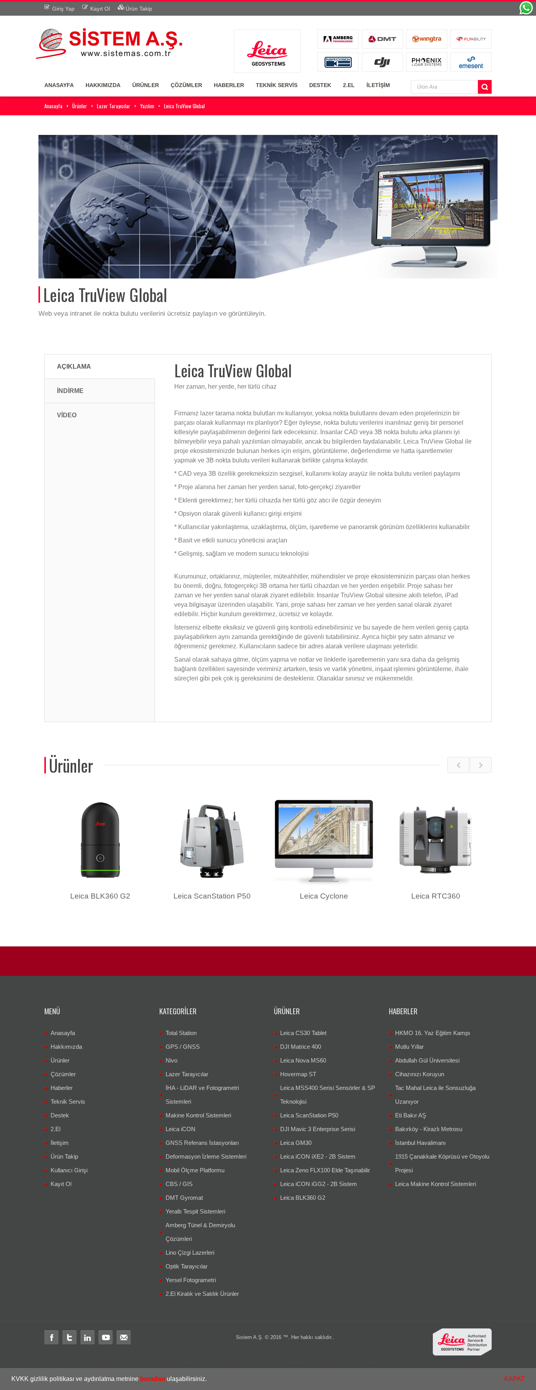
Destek (60, 1115)
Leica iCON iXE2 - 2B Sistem (318, 1156)
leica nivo (215, 1366)
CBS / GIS (179, 1184)
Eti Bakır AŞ (410, 1115)
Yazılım (147, 106)
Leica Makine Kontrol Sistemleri (435, 1184)
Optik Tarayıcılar (187, 1266)
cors (170, 1366)
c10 (359, 1366)
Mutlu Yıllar (409, 1046)
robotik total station (275, 1359)
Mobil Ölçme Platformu (195, 1170)
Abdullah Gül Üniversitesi (427, 1060)
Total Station (181, 1033)
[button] (209, 1380)
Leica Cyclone (324, 896)
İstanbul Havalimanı (420, 1142)
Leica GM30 (296, 1142)
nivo (232, 1366)
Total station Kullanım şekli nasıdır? (115, 1366)
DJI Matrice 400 (300, 1046)
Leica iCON (180, 1129)
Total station (52, 1359)
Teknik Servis (68, 1101)
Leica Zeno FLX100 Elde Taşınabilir (325, 1170)
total (73, 1359)
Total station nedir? (392, 1359)
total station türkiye (180, 1359)
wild (456, 1366)
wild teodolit (475, 1366)
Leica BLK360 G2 (100, 896)
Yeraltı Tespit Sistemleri (195, 1211)
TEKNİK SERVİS (276, 85)
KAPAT (514, 1378)
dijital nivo (415, 1366)
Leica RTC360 (435, 896)
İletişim (60, 1142)
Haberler (62, 1087)
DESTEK (320, 85)
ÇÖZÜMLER (186, 85)
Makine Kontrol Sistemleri (198, 1115)
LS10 (244, 1366)
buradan (152, 1378)
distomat (107, 1359)
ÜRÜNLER (145, 85)
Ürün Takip (64, 1156)
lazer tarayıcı (339, 1366)
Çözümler (63, 1074)
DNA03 (273, 1366)
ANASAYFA (59, 85)
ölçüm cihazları (342, 1359)
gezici (195, 1366)
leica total (215, 1359)
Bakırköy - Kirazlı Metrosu (428, 1129)
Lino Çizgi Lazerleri (190, 1252)
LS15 (257, 1366)
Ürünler (79, 106)
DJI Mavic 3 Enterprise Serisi (317, 1129)
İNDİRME (70, 391)
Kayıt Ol (61, 1184)
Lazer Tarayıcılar (113, 106)
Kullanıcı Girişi (69, 1170)
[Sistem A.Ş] (109, 42)
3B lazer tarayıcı (384, 1366)
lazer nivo (311, 1366)
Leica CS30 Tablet (303, 1033)
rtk (161, 1366)
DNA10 (291, 1366)
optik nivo (439, 1366)
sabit (182, 1366)
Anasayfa (53, 106)
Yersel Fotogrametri (191, 1280)
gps (365, 1359)
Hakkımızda (66, 1046)
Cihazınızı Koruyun (419, 1074)
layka (234, 1359)
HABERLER (229, 85)
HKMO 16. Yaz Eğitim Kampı (432, 1033)
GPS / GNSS (183, 1046)
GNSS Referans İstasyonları (202, 1142)
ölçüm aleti (311, 1359)
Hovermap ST (298, 1074)
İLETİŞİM (378, 85)
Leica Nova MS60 (303, 1060)
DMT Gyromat (184, 1197)
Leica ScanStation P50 (212, 896)
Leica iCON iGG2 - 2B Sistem (318, 1184)
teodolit (87, 1359)
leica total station (138, 1359)
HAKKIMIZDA (103, 85)
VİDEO (67, 415)
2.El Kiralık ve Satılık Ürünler (202, 1293)
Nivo (171, 1060)
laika (246, 1359)
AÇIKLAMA (74, 366)
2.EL (349, 85)
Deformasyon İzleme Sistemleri (206, 1156)
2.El (55, 1129)
